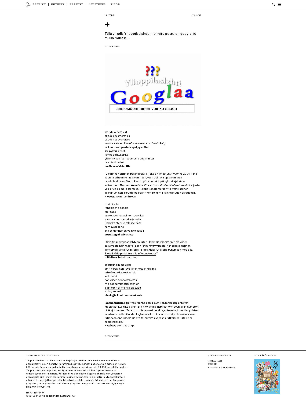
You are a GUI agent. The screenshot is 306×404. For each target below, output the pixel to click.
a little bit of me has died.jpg (123, 288)
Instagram (215, 360)
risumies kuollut (114, 162)
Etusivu (39, 4)
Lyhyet (109, 15)
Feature (76, 4)
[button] (279, 4)
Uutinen (58, 4)
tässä (134, 189)
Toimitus (113, 46)
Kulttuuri (97, 4)
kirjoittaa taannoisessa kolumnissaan (141, 303)
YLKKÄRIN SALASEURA (221, 367)
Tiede (115, 4)
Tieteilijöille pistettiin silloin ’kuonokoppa (130, 253)
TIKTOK (212, 364)
